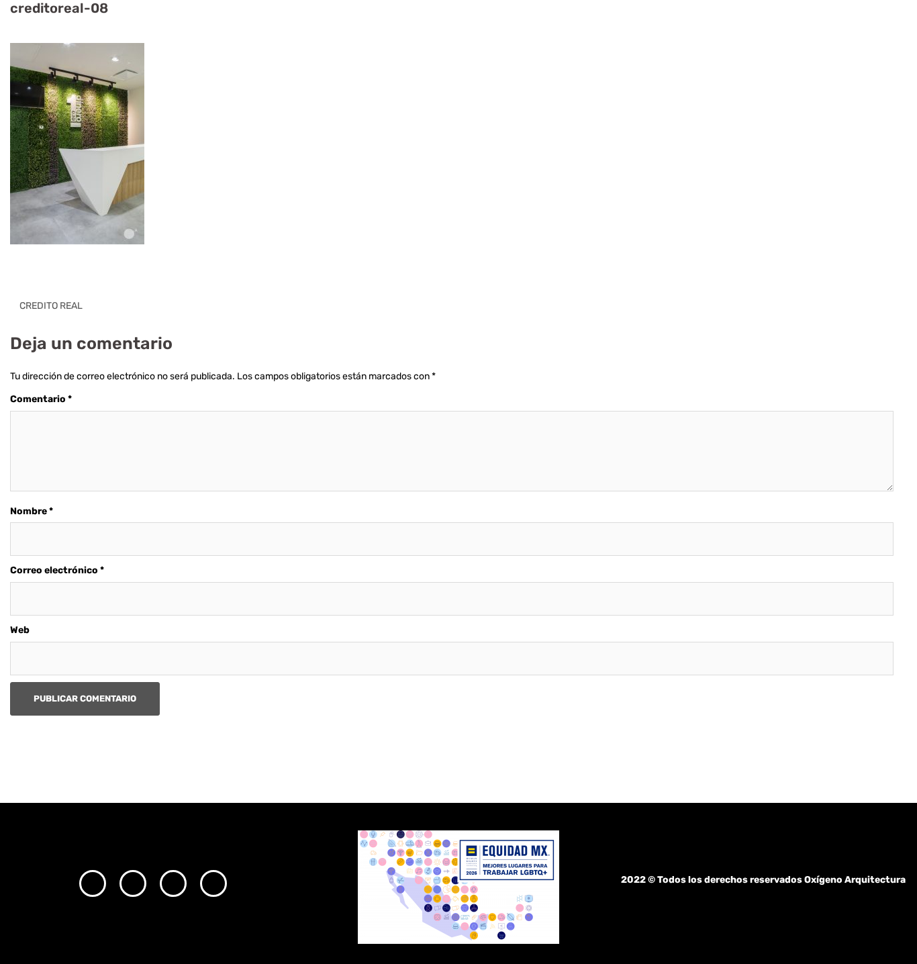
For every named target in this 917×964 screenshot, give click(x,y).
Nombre (31, 511)
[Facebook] (132, 883)
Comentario (41, 399)
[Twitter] (173, 883)
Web (20, 630)
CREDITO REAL (51, 305)
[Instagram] (92, 883)
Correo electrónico (57, 570)
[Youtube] (213, 883)
